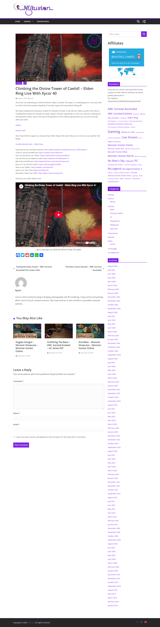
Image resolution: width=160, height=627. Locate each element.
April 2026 (112, 281)
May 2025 (111, 324)
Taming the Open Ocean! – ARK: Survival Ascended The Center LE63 (34, 268)
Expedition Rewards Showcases (120, 124)
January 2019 (113, 605)
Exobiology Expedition (136, 121)
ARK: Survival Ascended (122, 109)
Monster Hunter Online (120, 145)
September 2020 (114, 540)
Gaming (27, 21)
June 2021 (111, 505)
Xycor (32, 98)
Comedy (111, 195)
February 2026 (113, 289)
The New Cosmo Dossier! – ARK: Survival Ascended (83, 268)
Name (16, 413)
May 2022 (111, 463)
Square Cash (21, 130)
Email (16, 424)
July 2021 (111, 501)
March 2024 (112, 378)
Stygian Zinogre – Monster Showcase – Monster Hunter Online (27, 346)
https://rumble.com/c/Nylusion (51, 152)
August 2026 (112, 266)
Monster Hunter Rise (116, 148)
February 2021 (113, 521)
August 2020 (112, 544)
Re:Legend (114, 168)
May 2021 (111, 509)
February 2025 (113, 335)
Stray (140, 176)
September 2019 (114, 586)
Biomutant (136, 114)
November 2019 (114, 578)
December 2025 (114, 297)
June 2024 (111, 366)
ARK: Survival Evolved (120, 113)
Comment (18, 381)
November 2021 (114, 486)
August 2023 (112, 405)
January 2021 (113, 524)
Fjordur (133, 127)
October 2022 (113, 443)
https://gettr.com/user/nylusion (50, 173)
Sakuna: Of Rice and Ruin (122, 173)
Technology (112, 249)
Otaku (110, 241)
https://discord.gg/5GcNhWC (50, 164)
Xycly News (136, 178)
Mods (112, 209)
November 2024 (114, 347)
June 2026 (111, 274)
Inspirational (43, 21)
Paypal (18, 125)
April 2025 (112, 328)
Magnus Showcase (114, 141)
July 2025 (111, 316)
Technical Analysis (113, 178)
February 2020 (113, 567)
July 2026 (111, 270)
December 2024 (114, 343)
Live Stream (130, 137)
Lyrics (140, 138)
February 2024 (113, 382)
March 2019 (112, 598)
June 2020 (111, 551)
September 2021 (114, 494)
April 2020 (112, 559)
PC (25, 83)
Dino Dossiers (113, 118)
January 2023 (113, 432)
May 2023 (111, 416)
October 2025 (113, 305)
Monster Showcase (140, 156)
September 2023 (114, 401)
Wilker (122, 178)
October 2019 (113, 582)
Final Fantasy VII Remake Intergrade (119, 127)
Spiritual (135, 176)
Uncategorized (113, 252)
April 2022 (112, 467)
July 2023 (111, 409)
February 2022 (113, 474)
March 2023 (112, 424)
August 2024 (112, 359)
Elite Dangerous (112, 121)
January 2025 (113, 339)
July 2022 (111, 455)
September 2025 (114, 308)
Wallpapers (114, 225)
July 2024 (111, 362)
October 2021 (113, 490)
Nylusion (111, 237)
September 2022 (114, 447)
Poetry (140, 165)
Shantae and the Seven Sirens (119, 175)
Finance (111, 198)
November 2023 (114, 393)
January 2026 (113, 293)
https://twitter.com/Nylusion (42, 167)
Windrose (128, 179)
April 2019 (112, 594)
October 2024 (113, 351)
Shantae (134, 172)
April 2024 (112, 374)
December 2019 (114, 574)
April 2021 (112, 513)
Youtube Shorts (113, 182)
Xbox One (114, 229)
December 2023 (114, 389)
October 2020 (113, 536)
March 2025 (112, 332)
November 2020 (114, 532)
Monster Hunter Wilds (117, 151)
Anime (112, 244)
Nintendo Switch (116, 213)
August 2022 (112, 451)
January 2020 (113, 571)
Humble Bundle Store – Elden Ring (29, 144)
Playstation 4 (115, 221)
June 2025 (111, 320)
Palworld (130, 161)
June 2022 (111, 459)
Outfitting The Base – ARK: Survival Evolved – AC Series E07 (58, 345)
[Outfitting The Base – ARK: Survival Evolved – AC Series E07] (59, 325)
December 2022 (114, 436)
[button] (32, 21)
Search (144, 34)
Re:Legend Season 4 (132, 168)
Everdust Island (123, 121)
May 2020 (111, 555)
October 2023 (113, 397)
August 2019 (112, 590)
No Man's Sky (116, 161)
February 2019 (113, 601)
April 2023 (112, 420)
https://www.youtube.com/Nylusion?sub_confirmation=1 (66, 150)
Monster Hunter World (121, 156)
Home (17, 21)
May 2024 (111, 370)
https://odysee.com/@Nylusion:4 (56, 158)
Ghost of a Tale (128, 132)
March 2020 (112, 563)
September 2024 (114, 355)
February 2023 (113, 428)
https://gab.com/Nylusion (39, 170)
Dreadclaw (123, 118)
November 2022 (114, 440)
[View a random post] (144, 21)
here (39, 178)
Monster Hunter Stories (132, 149)
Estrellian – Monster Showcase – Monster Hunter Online (90, 345)
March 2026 (112, 285)
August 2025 (112, 312)
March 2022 (112, 470)
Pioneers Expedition (131, 165)
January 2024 (113, 386)
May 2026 (111, 278)
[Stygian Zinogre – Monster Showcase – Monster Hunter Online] (27, 325)
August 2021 (112, 497)
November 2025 (114, 301)
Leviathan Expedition (114, 138)
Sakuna (110, 173)
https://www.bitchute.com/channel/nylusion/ (51, 161)
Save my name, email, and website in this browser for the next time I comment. (51, 437)
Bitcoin (142, 114)
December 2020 (114, 528)
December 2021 (114, 482)
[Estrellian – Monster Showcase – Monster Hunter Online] (90, 325)
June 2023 (111, 413)
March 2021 (112, 517)
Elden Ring (133, 117)
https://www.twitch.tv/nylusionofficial (54, 155)
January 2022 (113, 478)
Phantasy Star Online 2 (116, 165)
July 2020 (111, 547)
